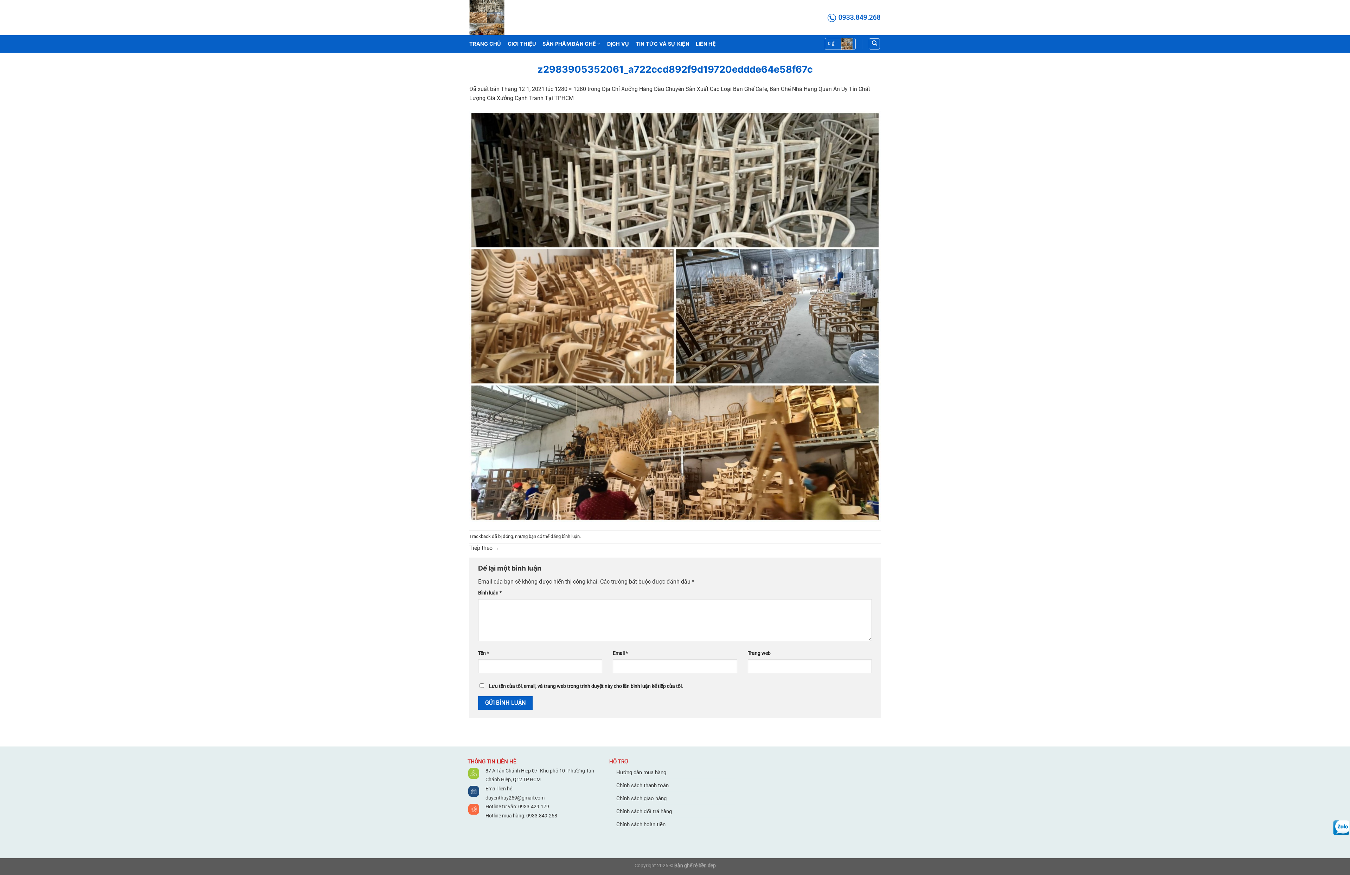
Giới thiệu (522, 44)
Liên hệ (706, 44)
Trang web (759, 653)
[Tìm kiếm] (874, 44)
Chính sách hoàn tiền (641, 824)
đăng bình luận (565, 536)
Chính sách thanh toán (642, 785)
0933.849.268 (541, 815)
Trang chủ (485, 44)
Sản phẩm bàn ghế (569, 44)
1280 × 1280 (570, 89)
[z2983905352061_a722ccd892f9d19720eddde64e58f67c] (675, 315)
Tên (483, 653)
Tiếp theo (484, 548)
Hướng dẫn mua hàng (641, 772)
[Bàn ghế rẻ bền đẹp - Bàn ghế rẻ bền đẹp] (504, 17)
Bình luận (490, 593)
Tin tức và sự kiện (662, 44)
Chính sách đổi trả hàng (644, 811)
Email (620, 653)
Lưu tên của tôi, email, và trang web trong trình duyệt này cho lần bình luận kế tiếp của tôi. (586, 686)
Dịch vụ (618, 44)
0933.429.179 (533, 806)
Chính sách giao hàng (641, 798)
